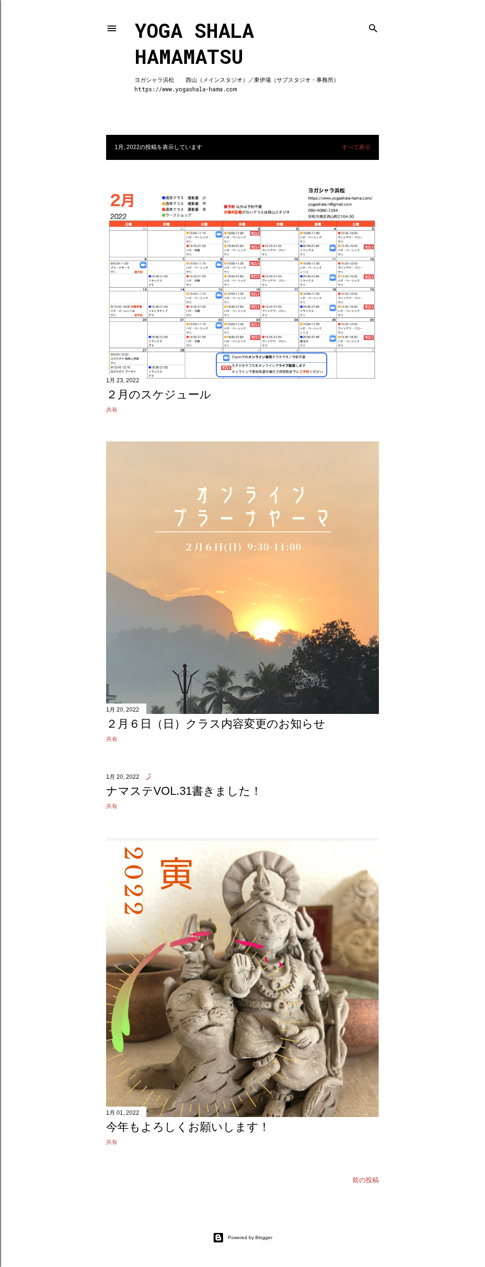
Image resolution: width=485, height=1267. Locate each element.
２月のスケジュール (158, 394)
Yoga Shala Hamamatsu (194, 43)
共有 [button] (111, 409)
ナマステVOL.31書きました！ (184, 790)
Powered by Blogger (250, 1237)
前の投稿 (365, 1180)
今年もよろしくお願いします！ (188, 1126)
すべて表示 (356, 147)
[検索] (373, 26)
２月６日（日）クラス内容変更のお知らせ (215, 723)
